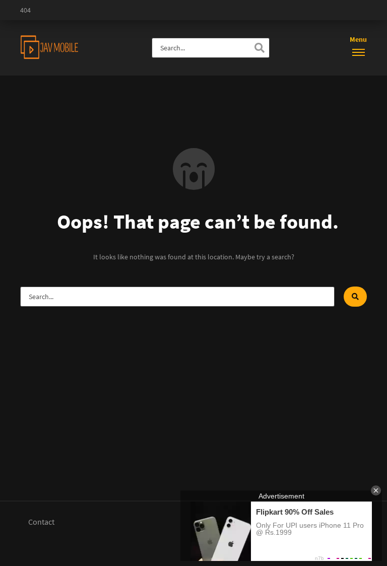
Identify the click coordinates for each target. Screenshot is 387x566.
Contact (41, 522)
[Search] (259, 48)
